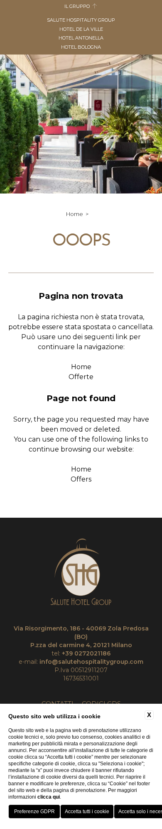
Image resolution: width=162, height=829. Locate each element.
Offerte (81, 377)
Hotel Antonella (81, 38)
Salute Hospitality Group (81, 20)
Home (74, 214)
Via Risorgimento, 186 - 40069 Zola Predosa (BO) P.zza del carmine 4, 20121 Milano (81, 637)
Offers (81, 479)
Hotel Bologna (81, 47)
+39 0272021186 (86, 653)
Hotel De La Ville (81, 29)
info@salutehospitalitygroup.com (91, 661)
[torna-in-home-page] (81, 573)
